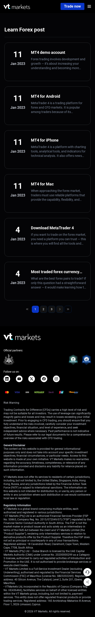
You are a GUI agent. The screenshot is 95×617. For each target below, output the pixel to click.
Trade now (72, 6)
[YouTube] (19, 379)
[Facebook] (44, 379)
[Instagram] (56, 379)
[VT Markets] (17, 6)
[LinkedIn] (7, 379)
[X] (31, 379)
